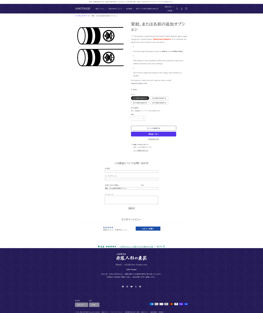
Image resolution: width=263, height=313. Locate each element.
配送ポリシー (145, 312)
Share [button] (135, 89)
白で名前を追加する (140, 103)
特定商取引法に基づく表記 (132, 312)
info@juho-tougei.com (135, 264)
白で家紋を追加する (140, 98)
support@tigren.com (139, 83)
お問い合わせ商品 (111, 185)
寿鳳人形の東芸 (84, 312)
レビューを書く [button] (148, 228)
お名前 (107, 168)
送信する (131, 208)
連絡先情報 (154, 312)
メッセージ (109, 194)
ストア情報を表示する (140, 150)
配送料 (137, 111)
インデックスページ (82, 16)
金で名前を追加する (159, 103)
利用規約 (161, 312)
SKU (142, 185)
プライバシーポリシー (117, 312)
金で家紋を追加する (159, 98)
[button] (100, 8)
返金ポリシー (105, 312)
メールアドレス (111, 176)
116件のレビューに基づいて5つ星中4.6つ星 (136, 246)
